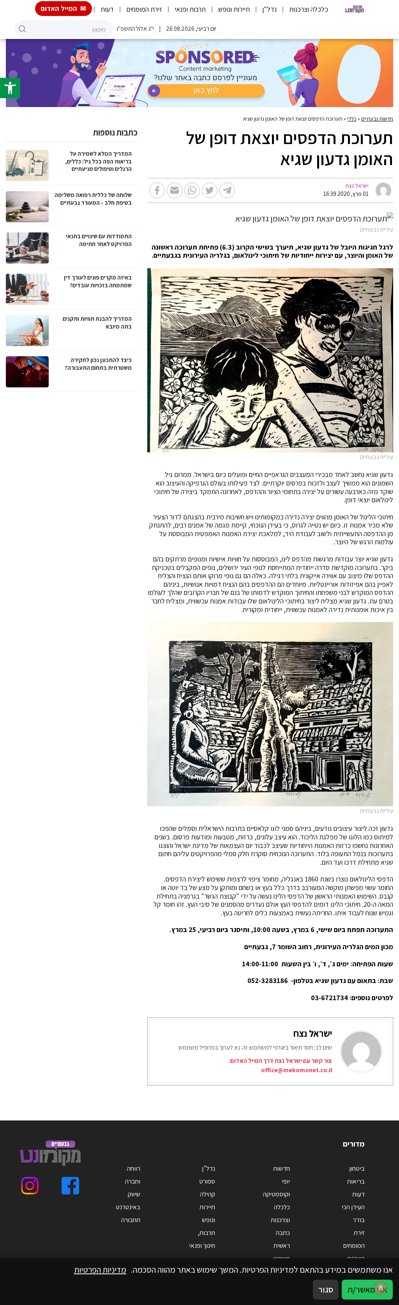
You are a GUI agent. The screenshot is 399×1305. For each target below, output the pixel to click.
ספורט (207, 1181)
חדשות (281, 1168)
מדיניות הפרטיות (100, 1269)
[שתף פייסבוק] (157, 190)
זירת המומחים (144, 9)
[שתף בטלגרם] (227, 190)
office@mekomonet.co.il (296, 1070)
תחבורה (130, 1219)
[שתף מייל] (174, 190)
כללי (352, 118)
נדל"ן (269, 9)
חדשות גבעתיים (377, 118)
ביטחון (357, 1168)
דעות (107, 9)
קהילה (207, 1194)
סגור (325, 1289)
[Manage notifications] (380, 1288)
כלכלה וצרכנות (308, 9)
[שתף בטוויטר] (209, 190)
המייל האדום (59, 8)
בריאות (356, 1181)
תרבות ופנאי (190, 9)
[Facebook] (70, 1185)
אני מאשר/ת (367, 1289)
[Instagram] (30, 1185)
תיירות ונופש (234, 9)
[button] (10, 88)
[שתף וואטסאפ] (192, 190)
